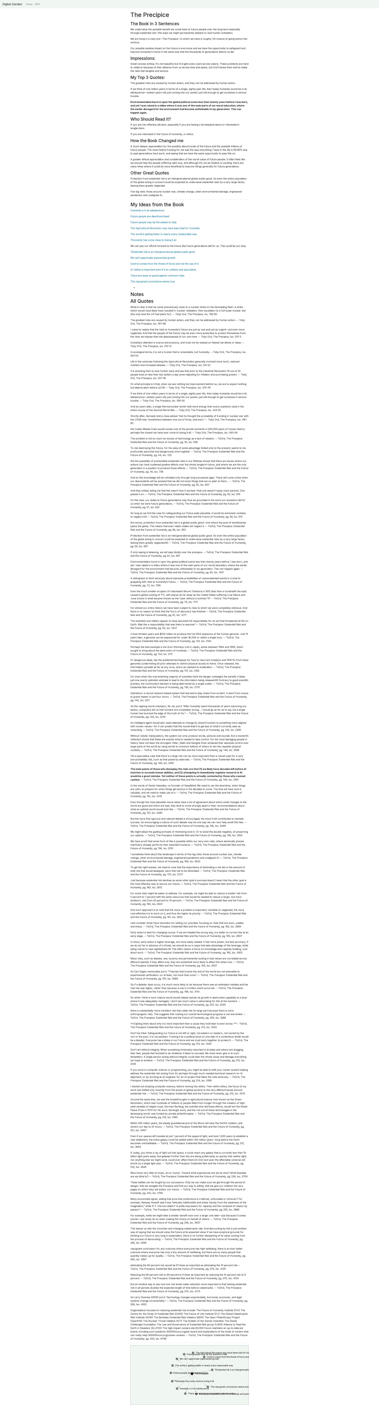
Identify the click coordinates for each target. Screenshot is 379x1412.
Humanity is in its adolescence (147, 210)
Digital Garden (12, 4)
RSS (37, 4)
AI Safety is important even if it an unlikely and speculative (163, 269)
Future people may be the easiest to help (153, 222)
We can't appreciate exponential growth (152, 257)
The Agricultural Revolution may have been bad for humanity (165, 228)
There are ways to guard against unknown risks (157, 275)
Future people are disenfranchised (149, 216)
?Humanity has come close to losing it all (153, 240)
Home (29, 4)
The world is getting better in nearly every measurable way (163, 234)
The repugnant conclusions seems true (152, 281)
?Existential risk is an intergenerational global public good (162, 251)
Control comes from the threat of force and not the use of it (164, 263)
